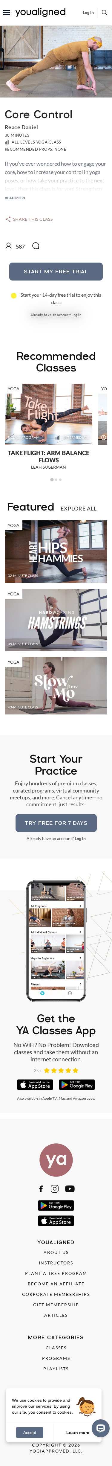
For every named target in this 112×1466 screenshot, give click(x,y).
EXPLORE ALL (79, 508)
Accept (29, 1432)
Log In (88, 12)
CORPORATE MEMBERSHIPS (56, 1294)
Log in (76, 315)
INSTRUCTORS (56, 1262)
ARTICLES (56, 1315)
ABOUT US (56, 1252)
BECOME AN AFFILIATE (56, 1283)
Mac (62, 1098)
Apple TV (49, 1098)
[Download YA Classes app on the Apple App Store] (35, 1084)
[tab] (51, 479)
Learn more (77, 1432)
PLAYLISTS (56, 1368)
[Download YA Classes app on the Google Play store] (77, 1084)
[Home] (56, 1160)
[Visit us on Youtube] (70, 1188)
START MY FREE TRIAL (56, 271)
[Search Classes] (104, 12)
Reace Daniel (21, 127)
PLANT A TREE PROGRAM (56, 1273)
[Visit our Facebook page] (41, 1189)
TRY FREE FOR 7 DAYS (56, 822)
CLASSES (56, 1347)
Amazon (79, 1098)
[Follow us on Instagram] (55, 1189)
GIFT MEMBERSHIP (56, 1304)
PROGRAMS (56, 1358)
